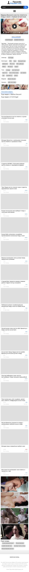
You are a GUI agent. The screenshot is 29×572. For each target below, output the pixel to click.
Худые (16, 66)
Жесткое (12, 63)
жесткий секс (15, 70)
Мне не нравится (10, 37)
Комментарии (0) (19, 39)
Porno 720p (9, 569)
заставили (23, 72)
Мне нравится (8, 37)
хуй (3, 75)
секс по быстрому (13, 72)
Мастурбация (20, 63)
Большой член (21, 61)
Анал (15, 61)
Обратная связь (14, 557)
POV (10, 61)
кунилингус (9, 75)
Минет (4, 66)
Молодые (10, 66)
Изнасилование (20, 543)
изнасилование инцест (8, 543)
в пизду (8, 70)
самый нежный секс (7, 545)
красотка (4, 72)
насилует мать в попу (19, 545)
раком (16, 75)
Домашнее (5, 63)
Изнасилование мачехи (8, 548)
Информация (9, 39)
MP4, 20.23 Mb (12, 82)
